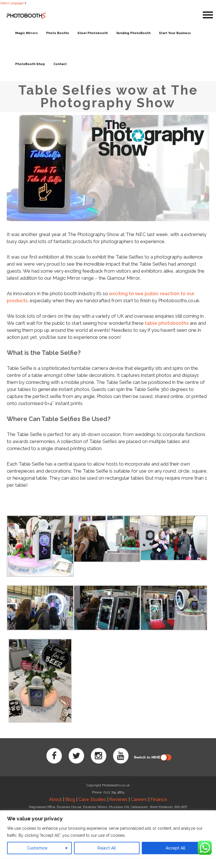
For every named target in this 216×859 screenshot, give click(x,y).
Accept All (175, 848)
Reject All (107, 848)
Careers (139, 799)
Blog (70, 799)
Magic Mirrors (26, 33)
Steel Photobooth (92, 33)
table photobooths (167, 323)
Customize (37, 848)
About (55, 799)
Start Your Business (175, 33)
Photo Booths (57, 33)
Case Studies (92, 799)
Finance (158, 799)
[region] (108, 834)
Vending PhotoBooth (133, 33)
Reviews (118, 799)
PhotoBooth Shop (30, 64)
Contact (60, 64)
